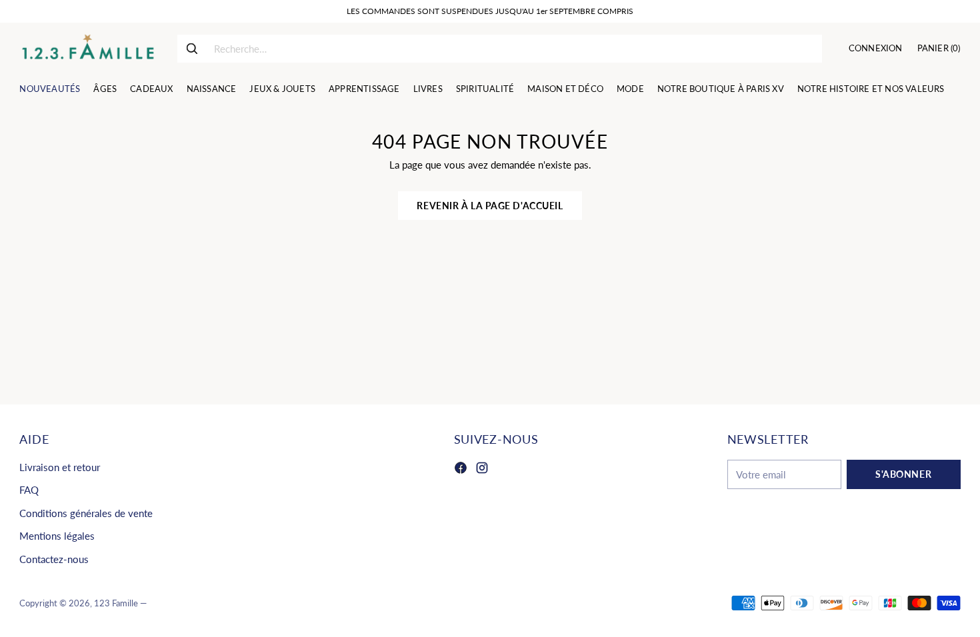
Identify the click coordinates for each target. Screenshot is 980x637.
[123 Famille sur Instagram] (482, 470)
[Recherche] (192, 49)
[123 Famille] (87, 48)
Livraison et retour (59, 467)
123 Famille (116, 603)
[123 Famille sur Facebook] (461, 470)
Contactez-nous (54, 559)
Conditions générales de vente (86, 513)
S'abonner (903, 474)
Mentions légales (57, 536)
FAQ (29, 490)
